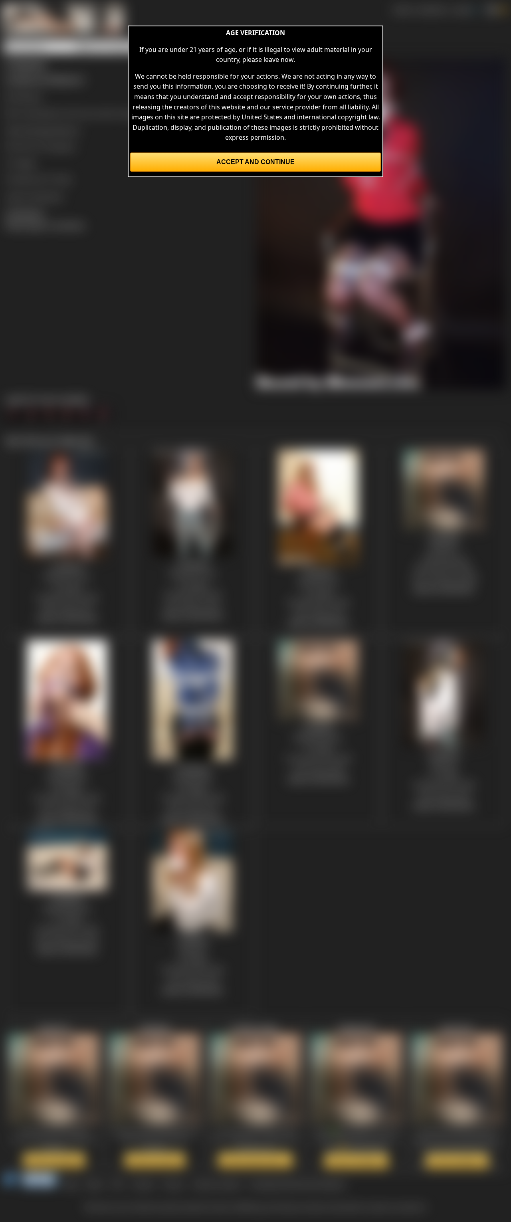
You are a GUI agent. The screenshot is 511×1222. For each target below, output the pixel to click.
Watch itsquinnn (54, 1160)
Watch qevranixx (457, 1161)
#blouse (67, 130)
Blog (71, 1184)
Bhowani (29, 96)
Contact (143, 1184)
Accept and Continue (255, 161)
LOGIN (461, 9)
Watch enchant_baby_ (255, 1160)
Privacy (173, 1184)
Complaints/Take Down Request (297, 1184)
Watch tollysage (154, 1160)
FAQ (117, 1184)
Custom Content (216, 1184)
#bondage (37, 130)
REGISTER (431, 9)
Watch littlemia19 (356, 1161)
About (94, 1184)
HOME (402, 9)
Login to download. (34, 196)
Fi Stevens (60, 146)
